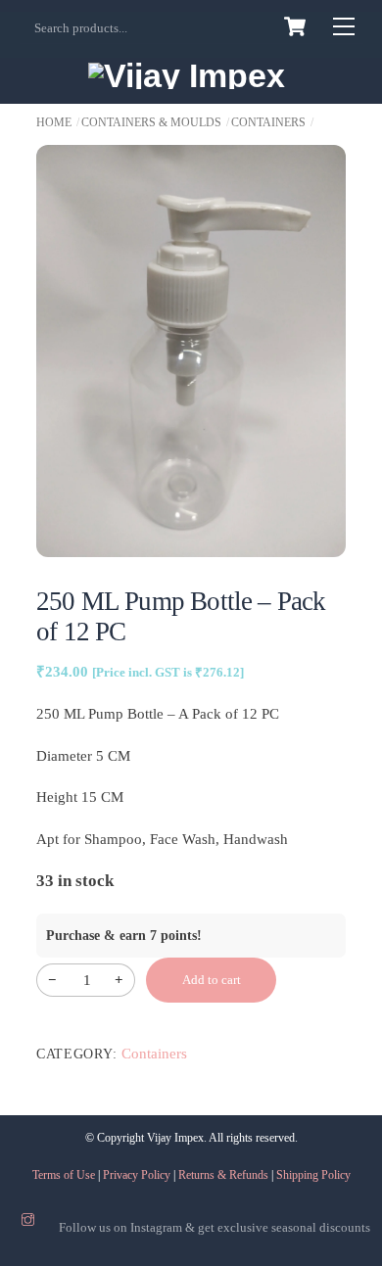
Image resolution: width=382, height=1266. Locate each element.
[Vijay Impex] (186, 75)
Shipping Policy (313, 1175)
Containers (268, 122)
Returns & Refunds (223, 1175)
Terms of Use (63, 1175)
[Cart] (294, 26)
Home (54, 122)
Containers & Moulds (151, 122)
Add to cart (211, 979)
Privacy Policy (136, 1175)
